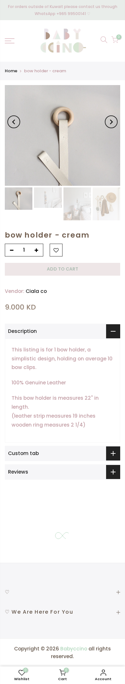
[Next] (111, 121)
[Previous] (13, 121)
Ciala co (36, 291)
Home (11, 71)
